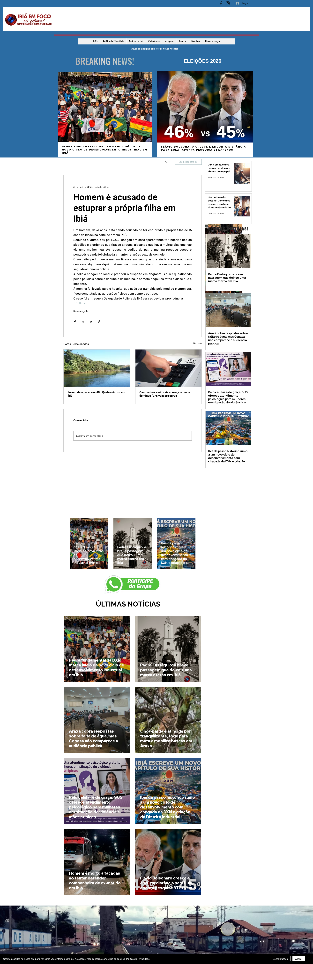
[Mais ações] (190, 187)
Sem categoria (80, 311)
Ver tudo (197, 343)
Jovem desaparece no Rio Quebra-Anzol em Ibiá (96, 394)
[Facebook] (221, 3)
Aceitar (298, 958)
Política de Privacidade (138, 958)
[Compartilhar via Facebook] (74, 321)
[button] (166, 161)
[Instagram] (227, 3)
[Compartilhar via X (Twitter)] (82, 321)
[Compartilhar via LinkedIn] (90, 321)
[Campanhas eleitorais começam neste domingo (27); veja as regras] (168, 368)
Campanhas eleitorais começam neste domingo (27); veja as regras (164, 394)
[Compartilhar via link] (98, 321)
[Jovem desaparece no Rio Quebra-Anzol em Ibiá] (97, 368)
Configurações (280, 958)
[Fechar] (309, 958)
